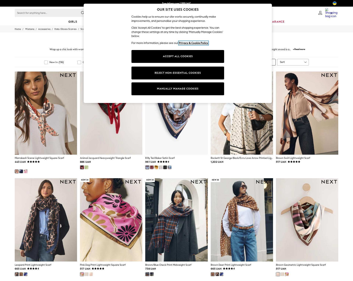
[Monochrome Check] (152, 274)
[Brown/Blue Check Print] (147, 274)
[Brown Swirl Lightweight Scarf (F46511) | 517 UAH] (307, 113)
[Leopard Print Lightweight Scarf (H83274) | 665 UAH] (46, 219)
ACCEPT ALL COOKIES (178, 56)
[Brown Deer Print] (21, 274)
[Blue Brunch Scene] (21, 171)
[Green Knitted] (86, 167)
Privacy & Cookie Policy (193, 43)
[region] (178, 53)
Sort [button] (282, 62)
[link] (320, 13)
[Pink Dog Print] (82, 274)
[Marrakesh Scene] (17, 171)
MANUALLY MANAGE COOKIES (178, 88)
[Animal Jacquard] (82, 167)
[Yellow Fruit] (156, 167)
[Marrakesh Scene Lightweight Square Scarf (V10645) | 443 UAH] (46, 113)
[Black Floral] (165, 167)
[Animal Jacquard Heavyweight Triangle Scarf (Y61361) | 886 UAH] (111, 113)
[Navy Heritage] (86, 274)
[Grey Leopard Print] (25, 274)
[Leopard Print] (17, 274)
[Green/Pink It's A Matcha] (25, 171)
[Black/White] (161, 167)
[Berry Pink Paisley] (152, 167)
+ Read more (299, 49)
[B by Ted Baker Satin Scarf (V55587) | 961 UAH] (176, 113)
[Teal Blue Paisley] (169, 167)
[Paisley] (147, 167)
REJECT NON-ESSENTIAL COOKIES (178, 72)
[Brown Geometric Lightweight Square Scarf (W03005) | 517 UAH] (307, 219)
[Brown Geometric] (91, 274)
